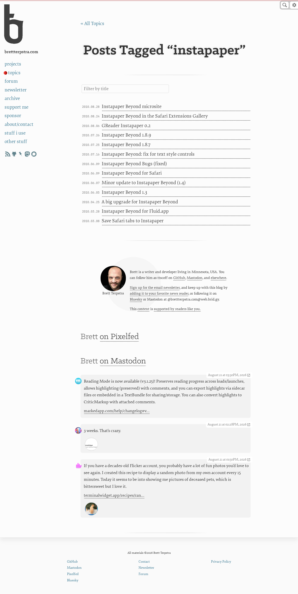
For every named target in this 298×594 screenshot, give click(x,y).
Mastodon (194, 278)
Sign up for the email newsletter (155, 287)
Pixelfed (73, 574)
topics (14, 73)
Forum (143, 574)
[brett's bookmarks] (20, 154)
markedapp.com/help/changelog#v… (117, 410)
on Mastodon (123, 361)
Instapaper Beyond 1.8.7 (126, 145)
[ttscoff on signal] (34, 154)
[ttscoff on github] (14, 154)
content (143, 309)
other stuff (16, 141)
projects (13, 64)
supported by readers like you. (177, 309)
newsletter (16, 90)
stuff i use (15, 133)
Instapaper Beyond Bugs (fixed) (134, 164)
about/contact (19, 124)
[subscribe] (7, 154)
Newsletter (146, 568)
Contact (144, 562)
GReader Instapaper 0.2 (126, 126)
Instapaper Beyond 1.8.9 (126, 135)
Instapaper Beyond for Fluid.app (135, 211)
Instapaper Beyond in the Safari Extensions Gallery (155, 116)
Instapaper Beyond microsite (131, 106)
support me (16, 107)
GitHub (179, 278)
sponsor (13, 116)
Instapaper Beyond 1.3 (124, 192)
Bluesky (136, 299)
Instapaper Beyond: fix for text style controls (148, 154)
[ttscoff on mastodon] (27, 154)
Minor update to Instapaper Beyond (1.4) (144, 183)
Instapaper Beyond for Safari (132, 173)
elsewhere (218, 278)
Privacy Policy (221, 562)
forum (11, 81)
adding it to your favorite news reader (159, 293)
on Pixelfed (119, 336)
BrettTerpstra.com (21, 52)
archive (12, 98)
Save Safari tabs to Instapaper (133, 221)
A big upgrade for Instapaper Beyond (140, 202)
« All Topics (92, 23)
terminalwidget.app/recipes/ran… (114, 495)
